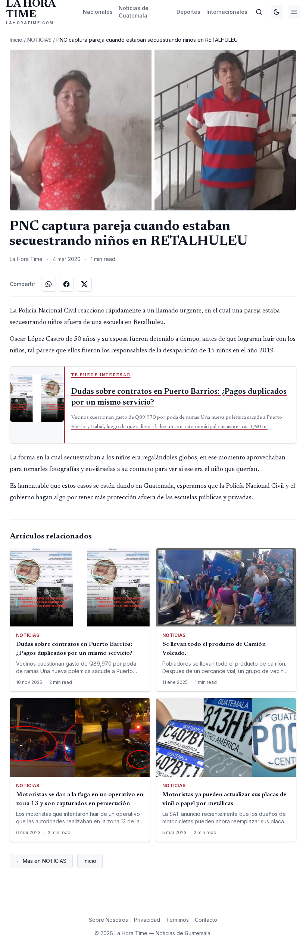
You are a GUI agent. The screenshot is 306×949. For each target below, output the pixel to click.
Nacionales (98, 12)
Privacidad (147, 920)
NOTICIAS (39, 40)
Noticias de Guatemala (134, 12)
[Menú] (294, 12)
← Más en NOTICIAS (41, 861)
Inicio (16, 40)
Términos (177, 920)
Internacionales (226, 12)
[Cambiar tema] (276, 12)
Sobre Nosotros (108, 920)
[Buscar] (259, 12)
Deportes (188, 12)
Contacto (206, 920)
